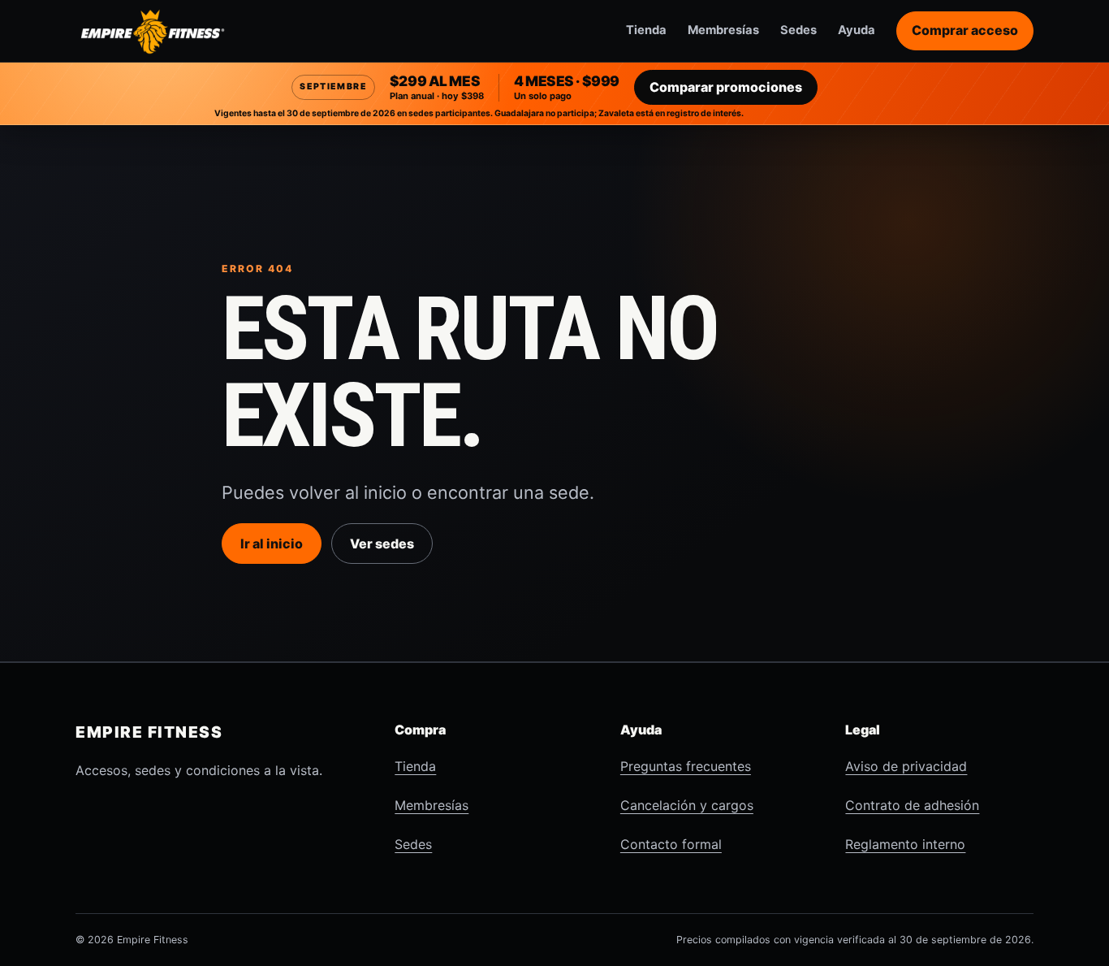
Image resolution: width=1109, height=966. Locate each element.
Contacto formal (671, 844)
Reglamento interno (905, 844)
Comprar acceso (965, 30)
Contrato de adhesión (912, 805)
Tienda (646, 30)
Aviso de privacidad (906, 766)
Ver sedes (382, 543)
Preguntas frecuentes (685, 766)
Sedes (798, 30)
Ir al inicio (271, 543)
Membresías (723, 30)
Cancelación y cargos (686, 805)
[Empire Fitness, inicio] (153, 31)
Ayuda (856, 30)
